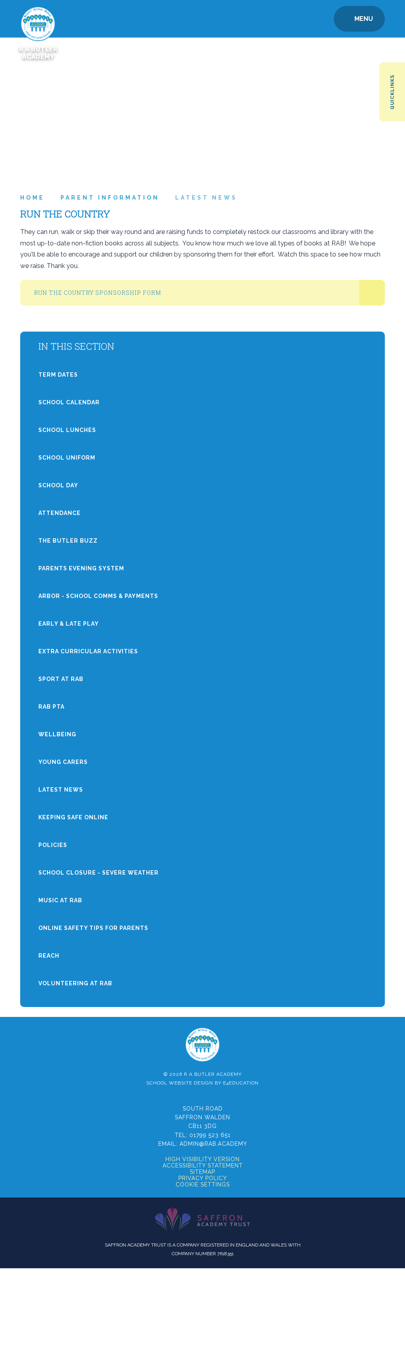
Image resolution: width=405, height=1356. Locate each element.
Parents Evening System (81, 568)
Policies (52, 845)
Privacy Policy (202, 1178)
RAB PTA (51, 706)
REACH (48, 955)
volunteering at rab (75, 983)
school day (58, 485)
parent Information (110, 197)
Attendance (59, 513)
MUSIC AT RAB (60, 900)
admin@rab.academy (213, 1144)
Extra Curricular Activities (88, 651)
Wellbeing (57, 734)
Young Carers (63, 762)
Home (32, 197)
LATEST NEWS (206, 197)
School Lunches (67, 430)
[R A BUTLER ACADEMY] (38, 19)
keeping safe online (73, 817)
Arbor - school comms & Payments (98, 596)
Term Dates (58, 375)
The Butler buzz (68, 540)
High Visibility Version (202, 1159)
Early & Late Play (68, 623)
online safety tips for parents (93, 928)
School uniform (66, 458)
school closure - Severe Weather (98, 872)
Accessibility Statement (203, 1165)
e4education (241, 1083)
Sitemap (202, 1172)
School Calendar (69, 402)
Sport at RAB (60, 679)
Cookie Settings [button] (203, 1184)
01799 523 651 (210, 1135)
